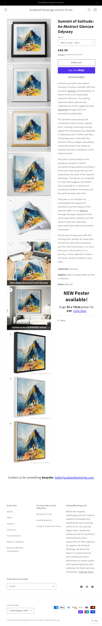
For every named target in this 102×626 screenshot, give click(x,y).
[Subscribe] (53, 586)
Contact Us (11, 529)
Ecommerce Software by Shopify (48, 620)
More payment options (76, 77)
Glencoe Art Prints (44, 514)
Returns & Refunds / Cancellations (15, 549)
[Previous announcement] (5, 2)
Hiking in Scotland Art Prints (48, 526)
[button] (6, 10)
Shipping (61, 55)
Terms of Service (14, 535)
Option (60, 37)
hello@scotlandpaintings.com (74, 477)
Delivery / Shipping (15, 541)
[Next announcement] (97, 2)
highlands (63, 109)
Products (11, 523)
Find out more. (86, 571)
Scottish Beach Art (44, 520)
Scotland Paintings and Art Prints (24, 620)
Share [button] (62, 320)
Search (10, 511)
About (9, 517)
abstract (72, 90)
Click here (79, 311)
